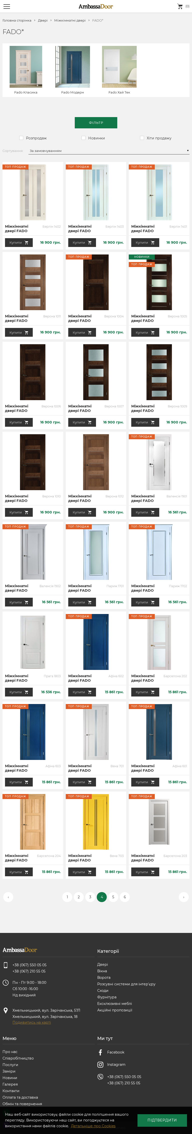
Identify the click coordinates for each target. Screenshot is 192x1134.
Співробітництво (18, 1058)
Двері (43, 20)
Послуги (10, 1065)
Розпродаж (36, 138)
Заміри (9, 1071)
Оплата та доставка (20, 1097)
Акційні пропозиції (114, 1010)
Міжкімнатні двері (70, 20)
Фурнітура (106, 997)
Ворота (103, 977)
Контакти (11, 1091)
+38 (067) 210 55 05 (123, 1083)
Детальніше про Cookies (93, 1126)
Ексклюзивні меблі (114, 1003)
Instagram (116, 1064)
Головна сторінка (17, 20)
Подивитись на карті (31, 1022)
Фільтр (96, 123)
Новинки (96, 138)
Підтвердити (162, 1120)
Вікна (102, 971)
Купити (16, 242)
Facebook (115, 1052)
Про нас (10, 1052)
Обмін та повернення (22, 1104)
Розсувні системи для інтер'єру (126, 984)
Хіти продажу (159, 138)
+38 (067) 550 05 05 (124, 1077)
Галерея (10, 1084)
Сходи (102, 990)
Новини (9, 1078)
